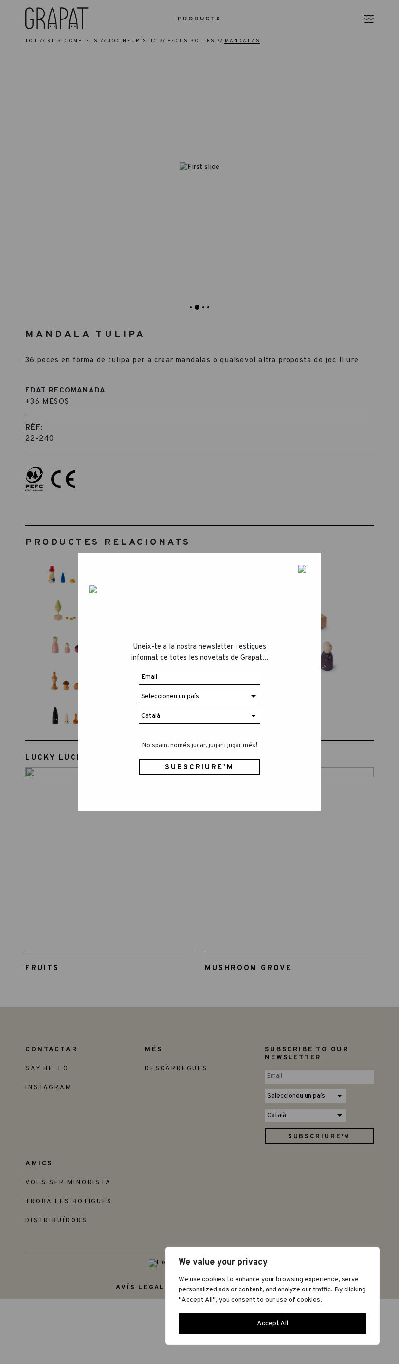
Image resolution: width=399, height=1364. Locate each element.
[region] (272, 1296)
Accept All (272, 1323)
